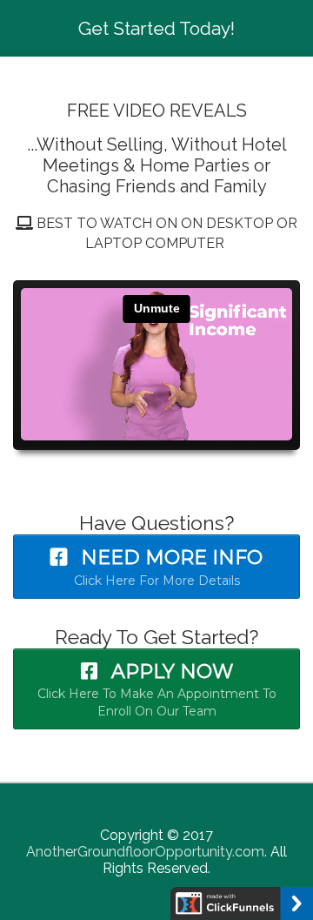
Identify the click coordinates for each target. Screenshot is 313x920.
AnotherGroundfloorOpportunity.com (145, 851)
